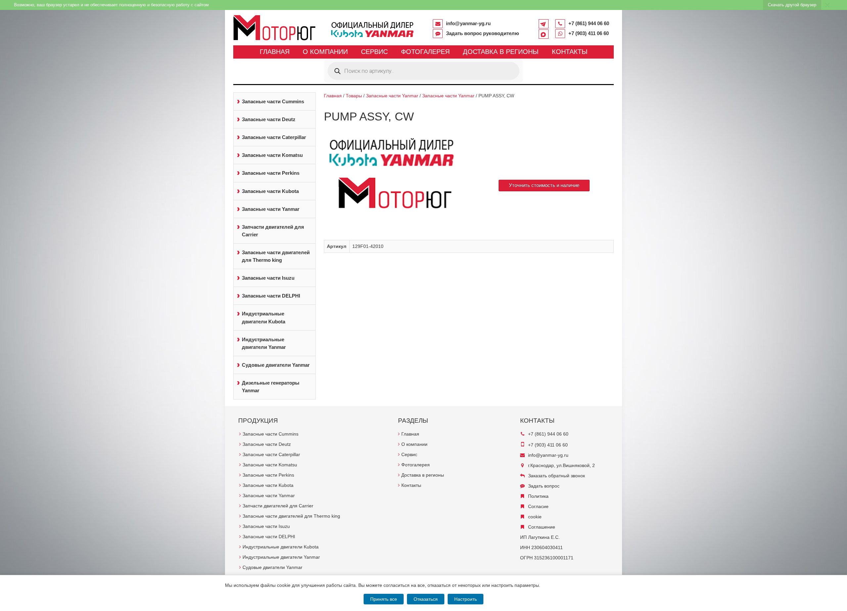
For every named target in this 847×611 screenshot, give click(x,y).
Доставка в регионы (501, 51)
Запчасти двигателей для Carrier (273, 230)
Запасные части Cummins (273, 101)
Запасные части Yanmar (270, 209)
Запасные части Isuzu (268, 278)
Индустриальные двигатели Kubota (263, 317)
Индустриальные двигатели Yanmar (264, 343)
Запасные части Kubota (270, 191)
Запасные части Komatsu (272, 155)
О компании (325, 51)
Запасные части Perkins (270, 173)
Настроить (465, 599)
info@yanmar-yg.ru (468, 23)
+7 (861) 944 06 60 (588, 23)
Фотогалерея (425, 51)
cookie (535, 516)
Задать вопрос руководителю (482, 33)
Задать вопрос (543, 486)
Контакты (570, 51)
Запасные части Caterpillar (274, 137)
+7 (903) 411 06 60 (588, 33)
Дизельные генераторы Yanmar (270, 386)
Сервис (374, 51)
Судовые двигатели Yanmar (276, 365)
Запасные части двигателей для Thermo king (276, 256)
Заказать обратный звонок (556, 475)
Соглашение (541, 527)
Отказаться (426, 599)
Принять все (383, 599)
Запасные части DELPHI (271, 296)
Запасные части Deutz (268, 119)
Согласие (538, 506)
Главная (275, 51)
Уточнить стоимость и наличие (544, 185)
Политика (538, 496)
